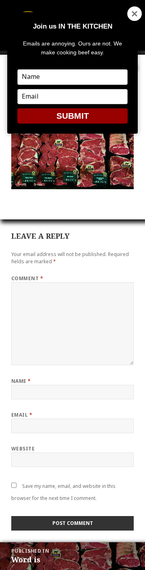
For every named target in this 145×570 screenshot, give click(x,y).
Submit (72, 115)
